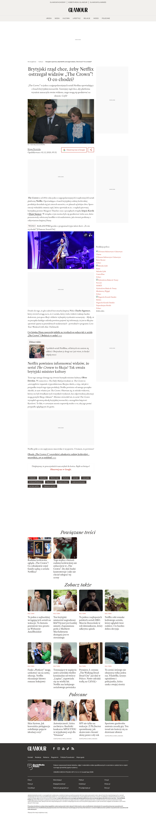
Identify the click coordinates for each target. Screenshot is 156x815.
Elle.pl (30, 780)
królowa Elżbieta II (35, 482)
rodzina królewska (78, 482)
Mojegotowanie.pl (59, 784)
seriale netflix (34, 486)
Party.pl (30, 784)
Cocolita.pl (31, 788)
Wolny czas (54, 478)
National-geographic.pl (60, 788)
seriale (75, 478)
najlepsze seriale (49, 486)
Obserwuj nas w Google (75, 150)
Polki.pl (81, 780)
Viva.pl (106, 780)
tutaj (45, 812)
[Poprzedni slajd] (28, 710)
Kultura (65, 478)
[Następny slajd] (128, 710)
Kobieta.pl (82, 784)
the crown (50, 482)
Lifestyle (32, 478)
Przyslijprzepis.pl (84, 788)
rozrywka (86, 478)
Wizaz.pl (107, 784)
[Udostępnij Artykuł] (91, 149)
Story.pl (106, 788)
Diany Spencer (35, 214)
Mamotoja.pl (57, 780)
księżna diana (63, 482)
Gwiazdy (43, 478)
